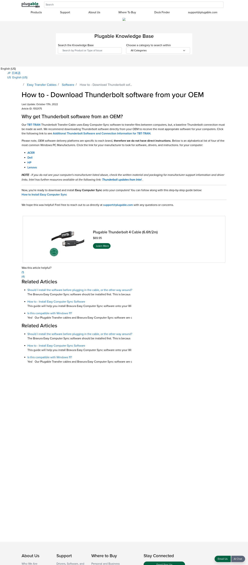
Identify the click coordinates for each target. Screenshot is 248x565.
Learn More (102, 245)
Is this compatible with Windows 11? (49, 313)
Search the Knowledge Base (76, 45)
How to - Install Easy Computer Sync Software (56, 302)
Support (65, 12)
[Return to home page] (31, 4)
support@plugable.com (202, 12)
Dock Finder (162, 12)
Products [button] (36, 12)
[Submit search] (225, 4)
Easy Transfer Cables (41, 85)
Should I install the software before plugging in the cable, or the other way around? (79, 290)
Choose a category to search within (148, 45)
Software (68, 85)
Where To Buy (127, 12)
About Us (94, 12)
